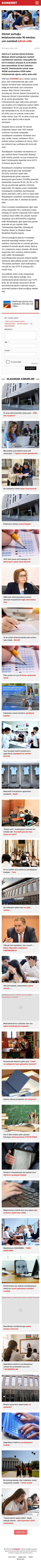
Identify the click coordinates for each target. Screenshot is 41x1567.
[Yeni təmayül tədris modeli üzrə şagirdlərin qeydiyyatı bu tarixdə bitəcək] (20, 734)
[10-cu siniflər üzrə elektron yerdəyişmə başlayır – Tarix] (20, 853)
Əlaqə (31, 1557)
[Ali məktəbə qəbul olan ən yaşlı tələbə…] (20, 891)
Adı (6, 342)
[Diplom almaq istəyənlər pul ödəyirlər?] (20, 1082)
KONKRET (16, 1549)
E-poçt (7, 350)
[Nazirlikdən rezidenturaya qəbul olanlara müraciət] (20, 1310)
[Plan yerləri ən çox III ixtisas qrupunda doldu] (20, 659)
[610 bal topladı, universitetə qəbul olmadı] (20, 969)
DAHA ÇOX (21, 1532)
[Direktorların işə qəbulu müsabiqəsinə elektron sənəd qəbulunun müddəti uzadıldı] (20, 1269)
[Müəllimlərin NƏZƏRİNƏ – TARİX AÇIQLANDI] (20, 1231)
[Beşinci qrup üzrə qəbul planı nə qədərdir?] (20, 1388)
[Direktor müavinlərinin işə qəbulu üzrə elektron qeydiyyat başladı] (20, 1156)
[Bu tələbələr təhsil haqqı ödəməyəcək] (20, 472)
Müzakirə (8, 329)
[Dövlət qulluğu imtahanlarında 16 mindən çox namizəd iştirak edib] (20, 20)
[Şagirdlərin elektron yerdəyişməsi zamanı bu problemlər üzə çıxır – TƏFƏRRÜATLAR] (20, 1347)
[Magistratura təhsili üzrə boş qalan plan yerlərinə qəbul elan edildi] (20, 1194)
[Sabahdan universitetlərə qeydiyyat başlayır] (20, 696)
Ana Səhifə (11, 1557)
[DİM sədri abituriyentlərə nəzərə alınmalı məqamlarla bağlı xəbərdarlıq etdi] (20, 580)
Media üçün (20, 1559)
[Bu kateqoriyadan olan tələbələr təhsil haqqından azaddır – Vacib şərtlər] (20, 1463)
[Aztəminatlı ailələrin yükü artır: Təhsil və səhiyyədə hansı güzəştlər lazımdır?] (20, 1045)
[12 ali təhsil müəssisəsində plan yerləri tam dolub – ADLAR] (20, 621)
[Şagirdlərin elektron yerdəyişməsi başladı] (20, 1426)
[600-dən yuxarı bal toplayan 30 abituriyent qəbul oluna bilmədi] (20, 543)
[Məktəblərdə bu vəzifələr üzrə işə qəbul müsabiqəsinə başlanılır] (20, 1007)
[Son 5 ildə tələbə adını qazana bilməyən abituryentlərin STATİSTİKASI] (20, 1118)
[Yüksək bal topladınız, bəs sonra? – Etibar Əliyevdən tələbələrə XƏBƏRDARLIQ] (20, 929)
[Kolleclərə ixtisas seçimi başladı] (20, 507)
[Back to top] (34, 1560)
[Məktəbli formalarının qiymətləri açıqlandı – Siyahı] (20, 775)
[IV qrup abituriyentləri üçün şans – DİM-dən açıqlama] (20, 396)
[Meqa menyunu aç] (37, 3)
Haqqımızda (22, 1557)
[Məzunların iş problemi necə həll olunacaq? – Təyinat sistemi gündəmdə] (20, 434)
